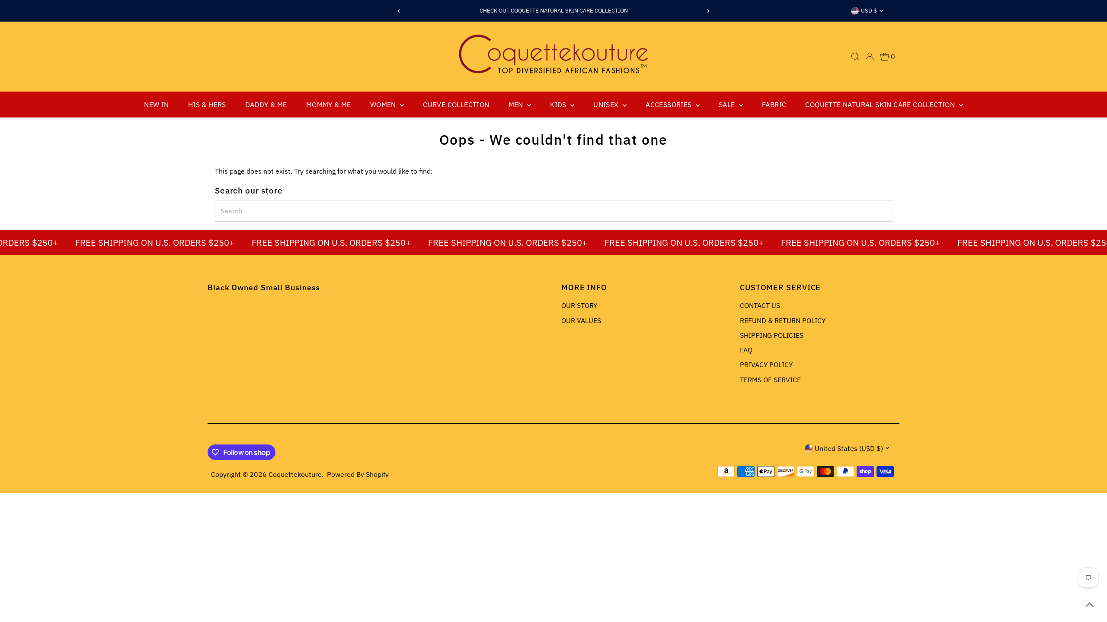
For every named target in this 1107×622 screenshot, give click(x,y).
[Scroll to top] (1089, 604)
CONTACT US (760, 305)
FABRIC (774, 104)
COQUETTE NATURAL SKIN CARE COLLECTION (881, 104)
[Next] (707, 11)
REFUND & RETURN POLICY (782, 320)
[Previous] (399, 11)
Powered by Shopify (358, 474)
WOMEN (384, 104)
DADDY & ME (266, 104)
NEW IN (156, 104)
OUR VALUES (581, 320)
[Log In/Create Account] (869, 56)
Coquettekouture (295, 474)
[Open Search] (855, 56)
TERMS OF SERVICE (770, 379)
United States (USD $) (849, 448)
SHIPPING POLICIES (771, 335)
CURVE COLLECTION (456, 104)
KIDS (559, 104)
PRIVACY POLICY (766, 364)
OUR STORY (579, 305)
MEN (517, 104)
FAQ (746, 350)
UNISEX (607, 104)
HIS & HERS (207, 104)
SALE (728, 104)
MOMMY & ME (328, 104)
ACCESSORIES (670, 104)
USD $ (869, 10)
